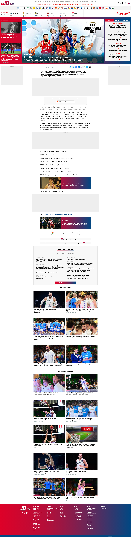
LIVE (53, 4)
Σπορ (61, 506)
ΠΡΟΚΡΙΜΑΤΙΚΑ (68, 214)
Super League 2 (36, 509)
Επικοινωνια (98, 536)
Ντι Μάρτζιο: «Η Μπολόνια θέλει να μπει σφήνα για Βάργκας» (117, 46)
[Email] (89, 67)
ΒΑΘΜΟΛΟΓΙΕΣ (67, 4)
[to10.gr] (7, 3)
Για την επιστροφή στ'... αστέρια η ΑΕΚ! (117, 40)
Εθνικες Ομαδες (36, 526)
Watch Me (89, 521)
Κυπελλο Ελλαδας (37, 524)
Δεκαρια (76, 506)
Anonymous (90, 506)
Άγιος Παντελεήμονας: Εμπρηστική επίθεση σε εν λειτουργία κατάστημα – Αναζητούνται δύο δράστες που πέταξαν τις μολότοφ (80, 270)
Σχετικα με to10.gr (79, 536)
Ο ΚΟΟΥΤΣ (89, 516)
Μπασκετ (49, 506)
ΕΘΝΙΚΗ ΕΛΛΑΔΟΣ (58, 214)
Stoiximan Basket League (53, 508)
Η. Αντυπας (76, 517)
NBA (47, 519)
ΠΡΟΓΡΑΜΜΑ (75, 4)
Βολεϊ (61, 508)
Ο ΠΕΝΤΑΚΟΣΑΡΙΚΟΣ (91, 508)
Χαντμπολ (62, 511)
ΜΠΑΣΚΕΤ (45, 2)
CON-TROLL (90, 4)
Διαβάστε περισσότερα (65, 282)
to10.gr (42, 67)
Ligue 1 (34, 520)
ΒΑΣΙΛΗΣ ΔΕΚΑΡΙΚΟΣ (91, 513)
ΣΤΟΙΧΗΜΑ (43, 4)
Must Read (71, 253)
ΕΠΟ (34, 530)
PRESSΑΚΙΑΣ (90, 515)
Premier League (36, 515)
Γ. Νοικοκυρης (77, 511)
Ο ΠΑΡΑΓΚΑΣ (90, 512)
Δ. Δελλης (76, 509)
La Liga (34, 516)
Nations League (37, 527)
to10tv (89, 524)
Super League (36, 508)
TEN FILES (85, 2)
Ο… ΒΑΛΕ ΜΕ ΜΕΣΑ (91, 517)
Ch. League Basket (51, 511)
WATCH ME (75, 2)
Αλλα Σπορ (62, 517)
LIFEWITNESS (92, 2)
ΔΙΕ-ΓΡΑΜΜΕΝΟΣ (90, 511)
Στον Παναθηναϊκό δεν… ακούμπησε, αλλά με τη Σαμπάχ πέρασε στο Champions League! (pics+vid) (117, 26)
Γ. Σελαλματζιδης (78, 512)
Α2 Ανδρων (49, 513)
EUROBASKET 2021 (49, 214)
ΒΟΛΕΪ (53, 2)
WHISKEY (110, 536)
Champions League (37, 512)
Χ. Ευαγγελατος (77, 515)
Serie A (34, 517)
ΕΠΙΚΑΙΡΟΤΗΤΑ (104, 508)
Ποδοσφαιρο (36, 506)
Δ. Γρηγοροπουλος (78, 519)
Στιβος (61, 513)
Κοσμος (35, 523)
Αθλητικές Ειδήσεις (61, 243)
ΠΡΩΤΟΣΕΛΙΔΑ (82, 4)
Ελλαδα (48, 515)
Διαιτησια (35, 528)
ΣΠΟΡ (50, 2)
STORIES (89, 525)
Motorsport (63, 516)
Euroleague (49, 509)
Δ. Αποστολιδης (77, 516)
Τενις (61, 512)
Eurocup (49, 512)
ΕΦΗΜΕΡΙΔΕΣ (90, 527)
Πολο (61, 509)
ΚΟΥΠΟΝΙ (49, 4)
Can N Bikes (62, 515)
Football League (37, 511)
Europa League (36, 513)
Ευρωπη (35, 522)
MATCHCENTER (59, 4)
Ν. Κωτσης (76, 513)
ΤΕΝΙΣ (57, 2)
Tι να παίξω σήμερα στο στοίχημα (118, 50)
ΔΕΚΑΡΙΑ (62, 2)
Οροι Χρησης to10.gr (89, 536)
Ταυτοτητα (71, 536)
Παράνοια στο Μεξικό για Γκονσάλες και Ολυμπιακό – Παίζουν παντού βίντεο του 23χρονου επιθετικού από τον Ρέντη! (78, 277)
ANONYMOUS (68, 2)
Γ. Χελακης (76, 508)
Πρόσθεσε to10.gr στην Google (66, 101)
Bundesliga (36, 519)
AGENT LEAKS (90, 509)
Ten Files (103, 506)
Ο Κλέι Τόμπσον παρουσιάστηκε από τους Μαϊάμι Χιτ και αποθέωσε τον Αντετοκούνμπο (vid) (117, 56)
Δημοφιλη (63, 253)
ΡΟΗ (38, 4)
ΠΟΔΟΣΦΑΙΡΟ (38, 2)
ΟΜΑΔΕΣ (80, 2)
